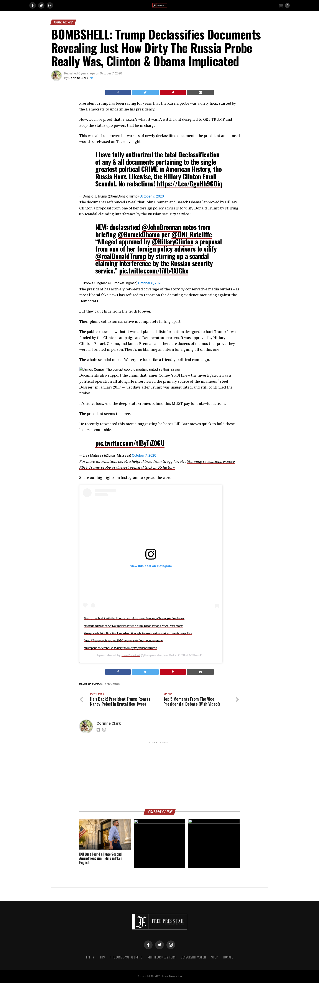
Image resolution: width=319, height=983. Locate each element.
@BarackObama (139, 234)
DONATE (228, 957)
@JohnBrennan (161, 227)
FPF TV (90, 957)
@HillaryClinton (172, 241)
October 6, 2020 (150, 283)
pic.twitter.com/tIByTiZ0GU (129, 443)
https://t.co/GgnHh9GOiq (189, 183)
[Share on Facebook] (118, 92)
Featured (113, 683)
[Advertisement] (159, 774)
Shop (214, 957)
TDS (102, 957)
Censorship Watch (193, 957)
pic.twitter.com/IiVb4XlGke (153, 270)
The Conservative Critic (126, 957)
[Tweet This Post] (145, 92)
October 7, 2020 (152, 196)
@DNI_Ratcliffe (191, 234)
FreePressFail (131, 655)
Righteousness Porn (162, 957)
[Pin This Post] (173, 92)
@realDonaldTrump (120, 256)
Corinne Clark (78, 78)
